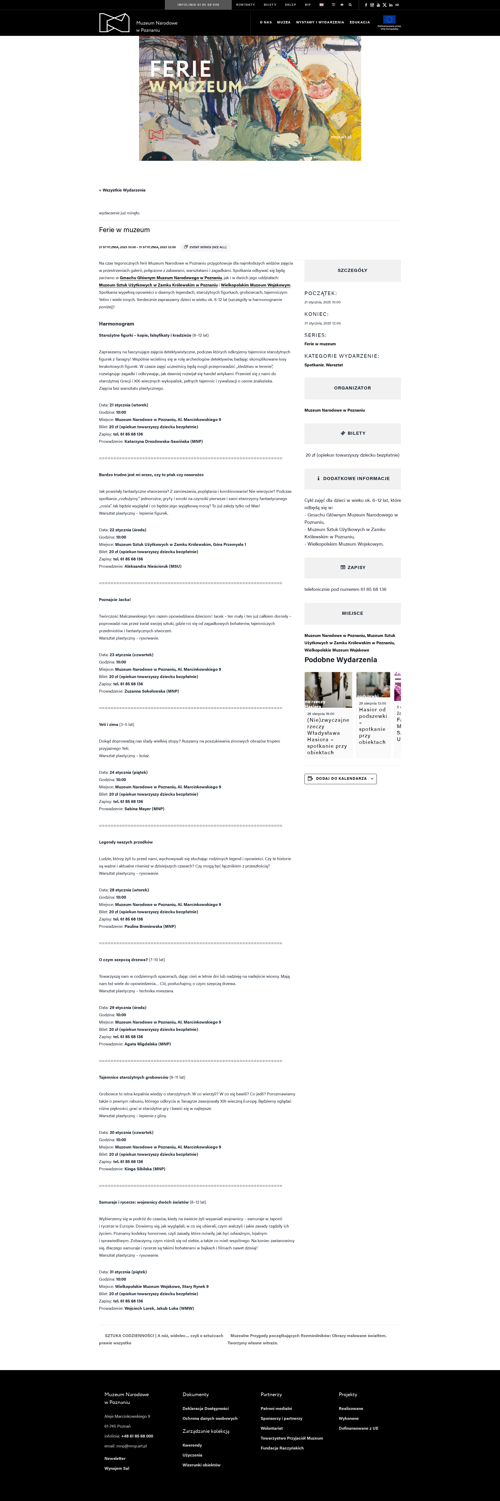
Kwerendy (192, 1445)
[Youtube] (378, 5)
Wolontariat (272, 1429)
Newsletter (115, 1459)
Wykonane (349, 1419)
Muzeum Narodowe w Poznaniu (334, 410)
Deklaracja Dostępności (206, 1409)
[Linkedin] (391, 5)
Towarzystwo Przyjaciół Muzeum (292, 1438)
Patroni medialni (276, 1409)
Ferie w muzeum (320, 344)
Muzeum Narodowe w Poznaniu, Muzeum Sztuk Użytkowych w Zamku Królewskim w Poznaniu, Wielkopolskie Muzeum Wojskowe (349, 643)
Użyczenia (192, 1455)
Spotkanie (314, 365)
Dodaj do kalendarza (341, 779)
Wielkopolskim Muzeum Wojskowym (255, 285)
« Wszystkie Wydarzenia (122, 190)
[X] (385, 5)
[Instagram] (372, 5)
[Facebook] (366, 5)
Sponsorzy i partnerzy (281, 1419)
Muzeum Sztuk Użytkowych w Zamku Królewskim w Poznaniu (158, 285)
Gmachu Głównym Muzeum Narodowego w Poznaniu (171, 278)
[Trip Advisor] (397, 5)
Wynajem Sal (116, 1469)
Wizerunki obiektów (202, 1465)
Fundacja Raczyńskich (282, 1448)
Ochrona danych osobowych (210, 1419)
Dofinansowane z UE (358, 1429)
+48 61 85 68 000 (137, 1436)
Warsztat (334, 365)
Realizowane (351, 1409)
